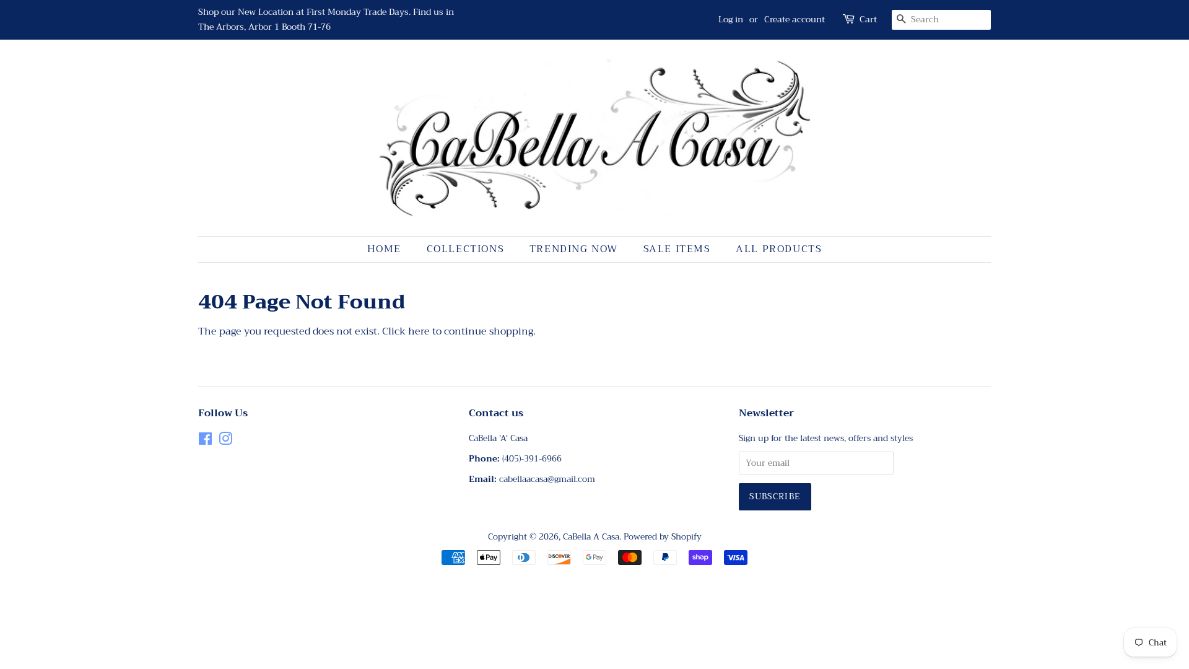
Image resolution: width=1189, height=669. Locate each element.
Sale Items (677, 249)
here (419, 331)
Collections (466, 249)
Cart (868, 19)
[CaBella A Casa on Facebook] (205, 441)
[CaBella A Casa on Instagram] (225, 441)
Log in (730, 19)
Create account (794, 19)
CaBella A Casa (591, 537)
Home (384, 249)
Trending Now (573, 249)
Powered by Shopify (663, 537)
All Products (779, 249)
